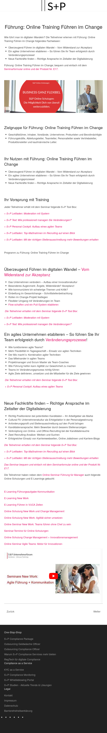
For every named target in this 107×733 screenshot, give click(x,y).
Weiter (96, 611)
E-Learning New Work (16, 498)
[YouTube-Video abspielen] (53, 576)
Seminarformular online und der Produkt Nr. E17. (31, 69)
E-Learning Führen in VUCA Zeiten (23, 504)
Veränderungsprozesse (66, 339)
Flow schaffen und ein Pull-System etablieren (33, 304)
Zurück (10, 611)
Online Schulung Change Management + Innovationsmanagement (41, 537)
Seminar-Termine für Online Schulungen (26, 530)
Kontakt (8, 695)
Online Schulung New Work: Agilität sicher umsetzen (33, 517)
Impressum (10, 700)
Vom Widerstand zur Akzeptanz (46, 271)
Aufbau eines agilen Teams (47, 226)
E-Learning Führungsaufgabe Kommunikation (29, 491)
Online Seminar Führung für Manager (63, 474)
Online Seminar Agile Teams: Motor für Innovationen (33, 544)
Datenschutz (11, 705)
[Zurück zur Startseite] (53, 5)
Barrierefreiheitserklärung (18, 710)
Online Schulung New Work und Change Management (34, 511)
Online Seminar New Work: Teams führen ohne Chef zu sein (37, 524)
